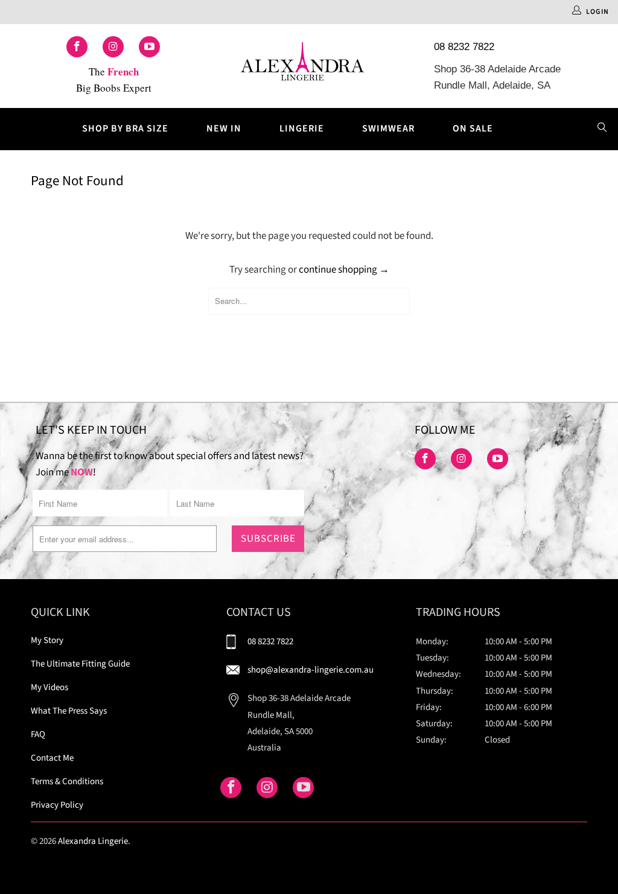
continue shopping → (344, 269)
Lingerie (301, 128)
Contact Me (52, 758)
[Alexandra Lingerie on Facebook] (77, 46)
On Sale (473, 128)
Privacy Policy (57, 805)
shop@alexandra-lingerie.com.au (310, 670)
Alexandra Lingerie (93, 841)
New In (223, 128)
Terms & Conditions (67, 781)
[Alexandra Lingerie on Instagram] (113, 46)
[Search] (602, 129)
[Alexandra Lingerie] (303, 66)
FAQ (38, 734)
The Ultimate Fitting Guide (80, 664)
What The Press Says (69, 711)
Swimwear (388, 128)
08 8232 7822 (464, 46)
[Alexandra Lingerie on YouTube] (149, 46)
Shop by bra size (125, 128)
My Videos (49, 687)
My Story (47, 640)
